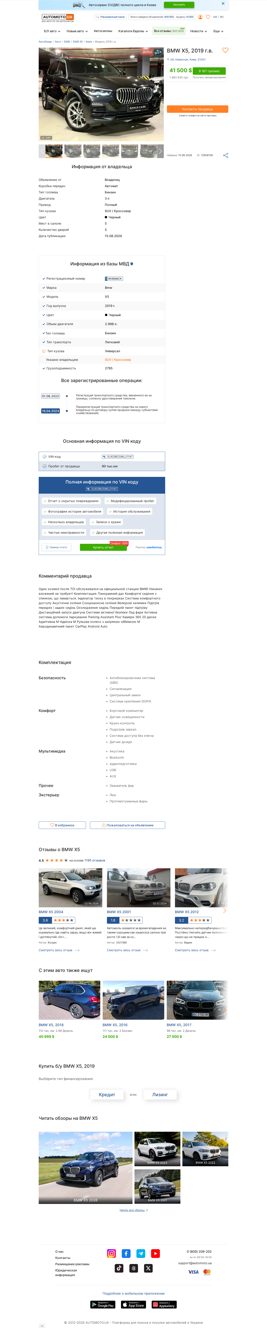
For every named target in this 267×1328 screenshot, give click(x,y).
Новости (196, 31)
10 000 (189, 16)
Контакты (62, 1258)
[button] (160, 94)
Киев (89, 41)
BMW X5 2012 (187, 912)
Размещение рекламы (72, 1264)
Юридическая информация (66, 1272)
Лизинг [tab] (160, 1094)
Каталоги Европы (131, 31)
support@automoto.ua (195, 1263)
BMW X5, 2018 (51, 1025)
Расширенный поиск (112, 16)
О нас (59, 1251)
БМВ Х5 (78, 41)
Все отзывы (169, 31)
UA (215, 16)
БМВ (67, 41)
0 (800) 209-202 (199, 1251)
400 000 (169, 16)
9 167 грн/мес (209, 71)
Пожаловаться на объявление (129, 825)
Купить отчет (110, 546)
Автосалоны (103, 31)
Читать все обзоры (132, 1210)
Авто (58, 41)
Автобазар (45, 41)
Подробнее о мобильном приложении (134, 1293)
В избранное (64, 825)
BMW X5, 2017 (179, 1025)
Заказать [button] (179, 4)
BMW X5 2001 (119, 912)
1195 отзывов (94, 860)
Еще (216, 31)
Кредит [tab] (107, 1094)
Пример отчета (58, 547)
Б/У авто (50, 31)
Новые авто (75, 31)
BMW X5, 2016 (115, 1025)
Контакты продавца (197, 109)
